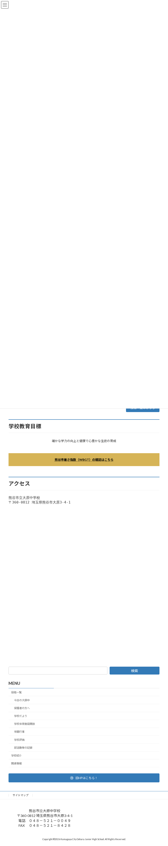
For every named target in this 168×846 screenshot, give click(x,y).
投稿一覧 (16, 692)
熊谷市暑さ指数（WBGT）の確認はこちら (84, 459)
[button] (84, 778)
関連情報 (16, 763)
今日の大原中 (22, 700)
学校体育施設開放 (24, 724)
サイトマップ (20, 795)
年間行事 (19, 732)
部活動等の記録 (23, 747)
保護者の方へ (22, 708)
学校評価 (19, 739)
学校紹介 (16, 755)
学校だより (20, 716)
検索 (134, 671)
